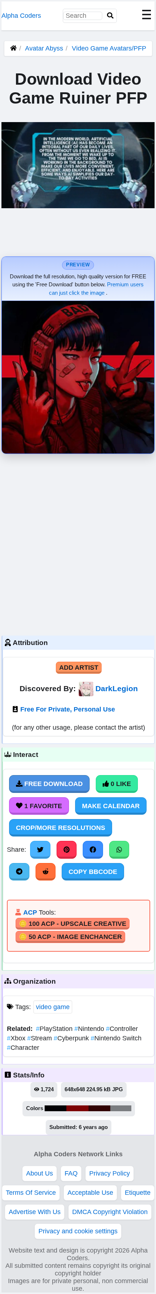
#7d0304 (77, 1108)
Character (23, 1047)
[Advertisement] (78, 543)
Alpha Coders (21, 15)
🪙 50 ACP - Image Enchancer (70, 936)
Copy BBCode (93, 871)
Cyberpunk (72, 1038)
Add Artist (78, 667)
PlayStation (55, 1028)
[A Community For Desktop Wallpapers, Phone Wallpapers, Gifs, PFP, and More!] (13, 48)
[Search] (110, 16)
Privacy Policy (109, 1173)
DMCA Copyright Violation (110, 1212)
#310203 (99, 1108)
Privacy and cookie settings (78, 1231)
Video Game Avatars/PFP (109, 48)
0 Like (120, 783)
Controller (122, 1028)
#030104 (55, 1108)
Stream (40, 1038)
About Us (39, 1173)
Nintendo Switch (116, 1038)
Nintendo (90, 1028)
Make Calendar (111, 806)
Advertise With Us (35, 1212)
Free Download (52, 783)
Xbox (17, 1038)
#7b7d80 (120, 1108)
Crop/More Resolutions (60, 827)
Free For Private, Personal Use (67, 709)
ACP (30, 912)
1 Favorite (42, 806)
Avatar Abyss (44, 48)
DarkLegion (116, 688)
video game (53, 1007)
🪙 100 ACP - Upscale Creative (72, 923)
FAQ (71, 1173)
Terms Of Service (31, 1192)
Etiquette (138, 1192)
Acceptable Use (90, 1192)
